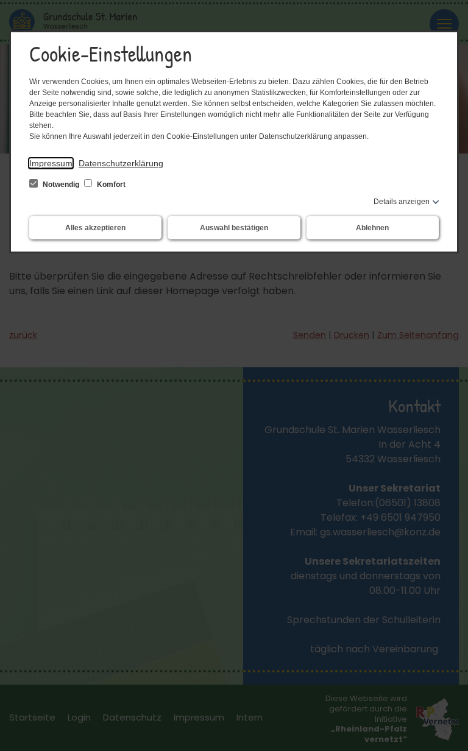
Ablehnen (372, 228)
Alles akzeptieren (95, 228)
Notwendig (61, 184)
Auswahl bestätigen (234, 228)
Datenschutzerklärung (121, 163)
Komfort (110, 184)
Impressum (51, 163)
